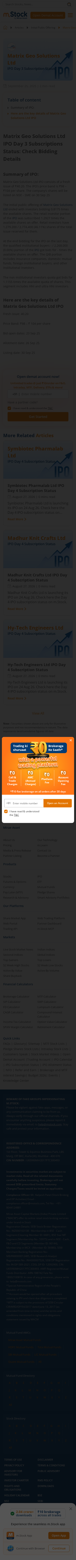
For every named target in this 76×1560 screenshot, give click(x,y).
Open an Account (57, 803)
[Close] (70, 740)
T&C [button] (16, 815)
